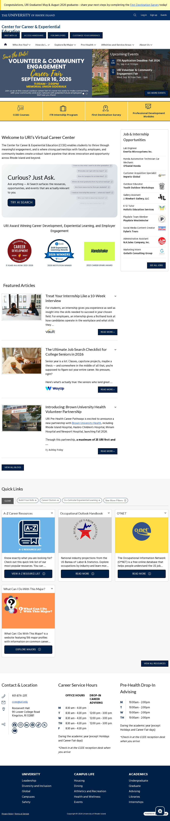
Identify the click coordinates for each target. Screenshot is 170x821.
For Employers (58, 35)
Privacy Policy (7, 814)
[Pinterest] (32, 725)
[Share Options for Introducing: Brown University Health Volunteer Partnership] (115, 407)
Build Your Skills (26, 500)
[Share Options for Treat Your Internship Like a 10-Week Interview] (115, 296)
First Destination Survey (144, 5)
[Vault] (50, 331)
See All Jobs (156, 265)
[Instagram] (20, 725)
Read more (108, 332)
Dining (78, 786)
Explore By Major (64, 44)
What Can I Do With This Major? (24, 589)
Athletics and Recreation (90, 791)
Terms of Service (22, 814)
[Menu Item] (6, 44)
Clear (7, 501)
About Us (144, 44)
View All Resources (155, 664)
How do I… (41, 44)
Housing (79, 780)
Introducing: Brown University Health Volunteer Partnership (75, 409)
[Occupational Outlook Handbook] (84, 535)
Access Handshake (33, 35)
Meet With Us (10, 35)
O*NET (122, 513)
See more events (156, 93)
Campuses (28, 796)
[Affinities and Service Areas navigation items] (134, 44)
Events (78, 802)
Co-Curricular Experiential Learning (81, 500)
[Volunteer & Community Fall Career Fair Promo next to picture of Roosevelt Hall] (85, 73)
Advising (134, 791)
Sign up (153, 15)
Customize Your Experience (86, 35)
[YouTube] (14, 730)
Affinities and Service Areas (116, 44)
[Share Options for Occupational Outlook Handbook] (109, 513)
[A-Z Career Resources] (28, 535)
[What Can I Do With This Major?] (28, 610)
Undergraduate (138, 780)
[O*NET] (141, 535)
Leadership (29, 780)
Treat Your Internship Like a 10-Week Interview (75, 298)
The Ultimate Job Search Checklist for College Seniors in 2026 (76, 351)
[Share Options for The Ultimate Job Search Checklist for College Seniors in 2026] (115, 350)
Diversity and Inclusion (36, 786)
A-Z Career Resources (18, 513)
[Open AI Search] (160, 811)
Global (26, 791)
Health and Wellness (87, 796)
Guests (164, 15)
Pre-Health (87, 44)
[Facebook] (14, 725)
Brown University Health (86, 423)
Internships (136, 802)
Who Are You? (20, 44)
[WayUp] (55, 389)
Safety (26, 802)
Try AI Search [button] (21, 202)
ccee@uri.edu (20, 702)
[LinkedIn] (26, 725)
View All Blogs (12, 467)
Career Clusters (49, 500)
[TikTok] (38, 725)
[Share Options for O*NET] (165, 513)
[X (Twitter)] (44, 725)
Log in (144, 15)
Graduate (135, 786)
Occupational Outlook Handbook (81, 513)
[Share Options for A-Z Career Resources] (52, 513)
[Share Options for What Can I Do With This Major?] (52, 589)
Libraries (134, 796)
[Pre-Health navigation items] (96, 44)
